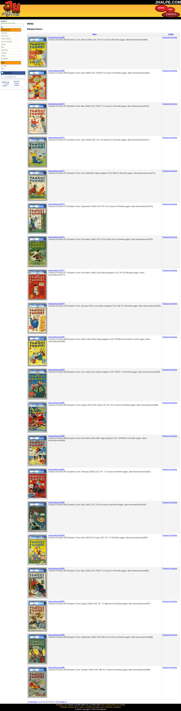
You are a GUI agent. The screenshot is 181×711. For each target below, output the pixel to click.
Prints (3, 56)
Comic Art (4, 36)
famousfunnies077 (56, 270)
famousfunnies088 (56, 436)
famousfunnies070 (56, 104)
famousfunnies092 (56, 502)
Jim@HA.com (61, 705)
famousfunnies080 (56, 337)
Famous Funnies (169, 37)
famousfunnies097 (56, 601)
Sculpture (4, 59)
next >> (64, 702)
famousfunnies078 (56, 304)
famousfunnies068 (56, 37)
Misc (3, 47)
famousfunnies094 (56, 568)
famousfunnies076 (56, 237)
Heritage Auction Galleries (16, 83)
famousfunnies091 (56, 469)
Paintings (4, 50)
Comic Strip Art (6, 41)
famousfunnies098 (56, 635)
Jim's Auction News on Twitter (113, 705)
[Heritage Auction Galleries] (7, 86)
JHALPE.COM (168, 2)
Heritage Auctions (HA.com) (71, 707)
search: (4, 21)
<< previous (32, 702)
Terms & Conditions (113, 707)
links (3, 69)
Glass (3, 44)
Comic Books (6, 39)
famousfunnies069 (56, 71)
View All (4, 33)
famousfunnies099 (56, 667)
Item (95, 34)
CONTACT (171, 14)
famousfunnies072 (56, 171)
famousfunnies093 (56, 535)
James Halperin (9, 76)
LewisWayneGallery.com (94, 707)
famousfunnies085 (56, 403)
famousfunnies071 (56, 138)
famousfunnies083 (56, 370)
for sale (4, 66)
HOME (161, 8)
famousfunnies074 (56, 204)
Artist (170, 34)
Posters (4, 53)
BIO (170, 9)
